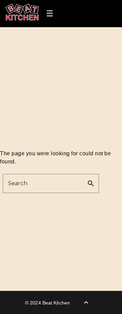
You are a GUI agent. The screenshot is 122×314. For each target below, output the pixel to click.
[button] (50, 13)
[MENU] (50, 13)
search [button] (91, 183)
